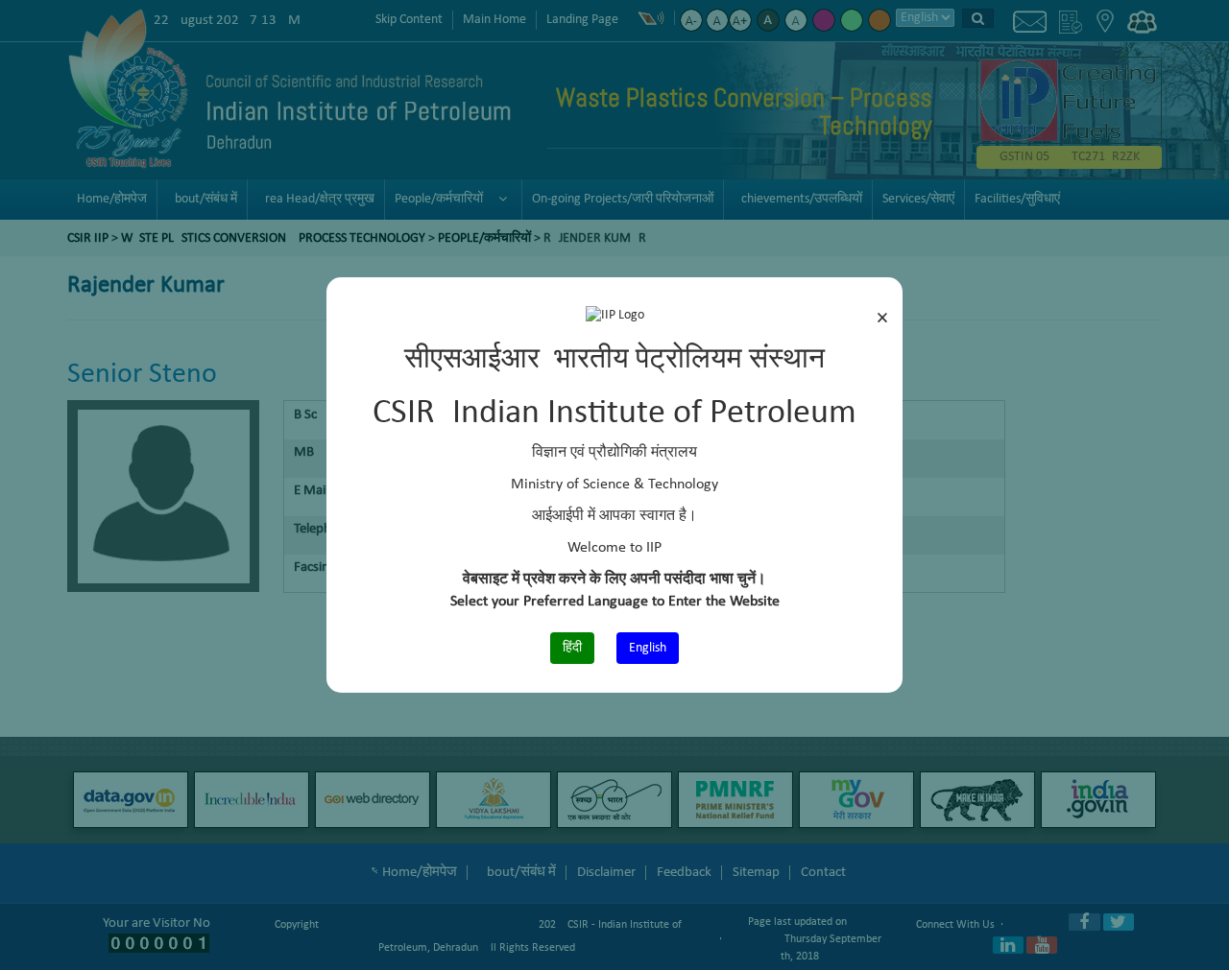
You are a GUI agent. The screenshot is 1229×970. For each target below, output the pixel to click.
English (647, 648)
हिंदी (572, 648)
